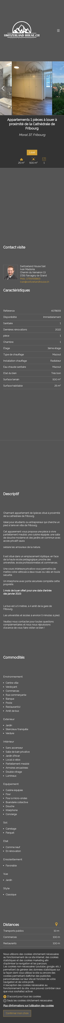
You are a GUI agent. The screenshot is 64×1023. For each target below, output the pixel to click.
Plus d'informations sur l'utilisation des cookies (28, 1005)
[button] (3, 88)
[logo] (21, 30)
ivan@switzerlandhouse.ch (34, 281)
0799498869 (30, 278)
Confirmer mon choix (17, 1013)
